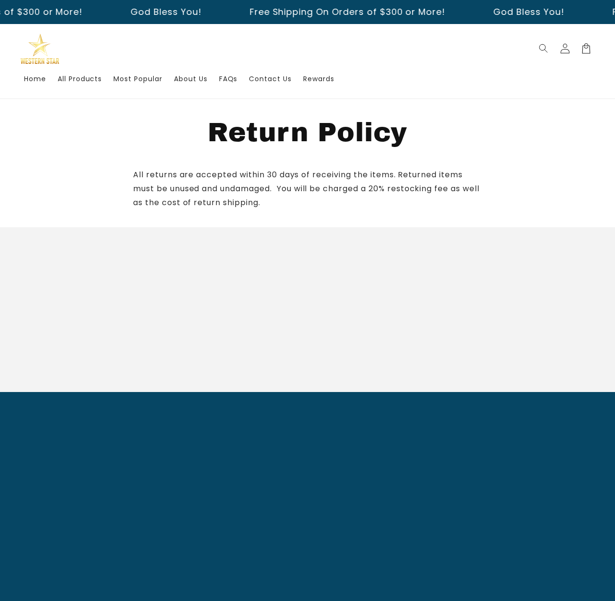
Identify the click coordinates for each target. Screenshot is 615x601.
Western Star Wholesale (292, 586)
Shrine (375, 586)
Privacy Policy (245, 505)
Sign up (307, 355)
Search (232, 437)
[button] (543, 48)
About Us (236, 454)
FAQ (226, 488)
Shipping (235, 471)
